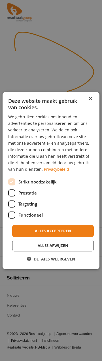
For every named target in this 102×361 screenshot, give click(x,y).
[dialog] (51, 180)
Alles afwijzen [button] (53, 245)
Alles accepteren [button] (53, 230)
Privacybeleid (56, 169)
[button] (51, 259)
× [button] (90, 98)
